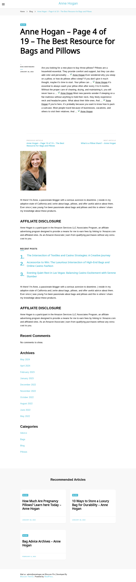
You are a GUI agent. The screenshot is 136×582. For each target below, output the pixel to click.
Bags (22, 439)
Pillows (23, 452)
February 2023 (27, 372)
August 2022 (26, 403)
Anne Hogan (79, 75)
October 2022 (27, 397)
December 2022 (28, 384)
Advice (23, 433)
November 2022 (28, 391)
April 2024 (25, 365)
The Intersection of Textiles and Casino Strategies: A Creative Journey (68, 255)
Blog (23, 24)
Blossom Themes (27, 577)
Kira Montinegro (27, 66)
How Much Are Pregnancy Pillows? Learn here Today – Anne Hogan (41, 505)
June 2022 (25, 410)
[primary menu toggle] (3, 4)
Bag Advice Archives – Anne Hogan (41, 543)
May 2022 (25, 416)
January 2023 (27, 378)
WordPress (48, 577)
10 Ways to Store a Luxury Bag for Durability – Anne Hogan (90, 505)
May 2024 (25, 359)
